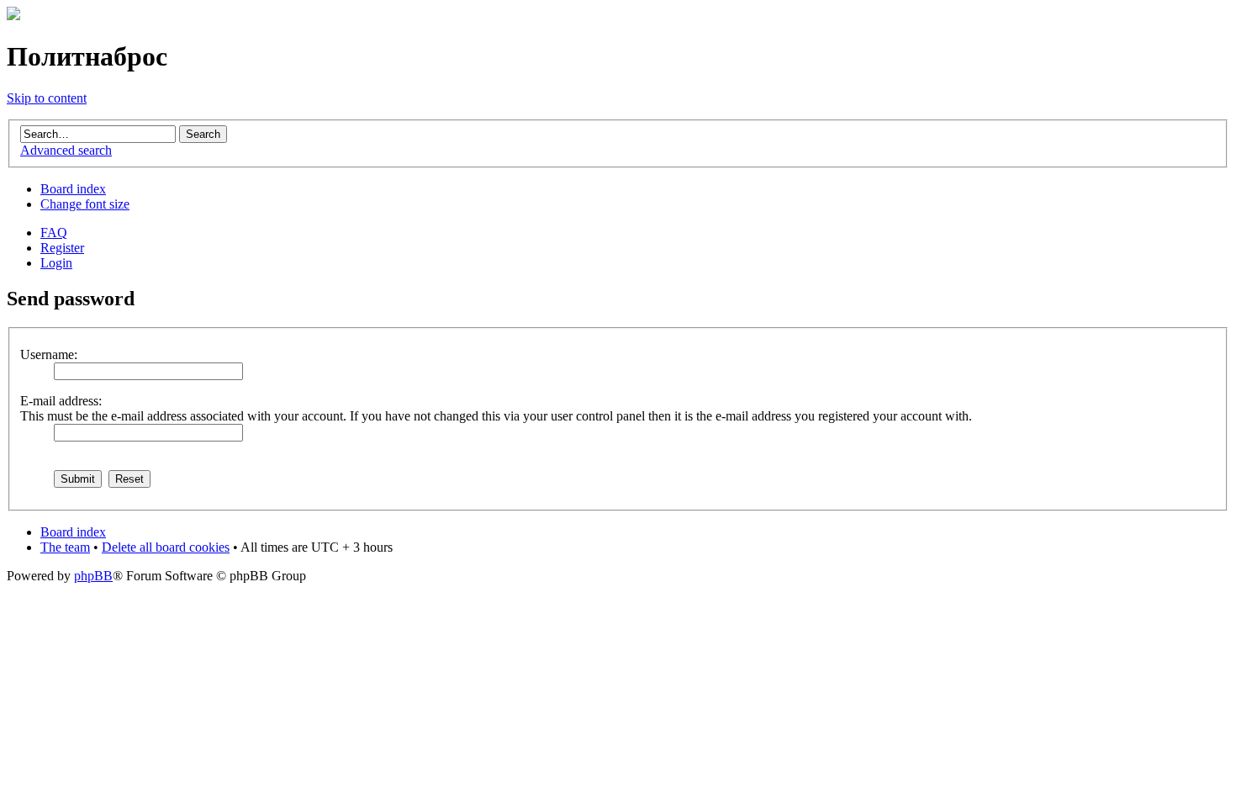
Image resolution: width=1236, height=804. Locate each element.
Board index (73, 189)
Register (62, 248)
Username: (48, 354)
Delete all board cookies (166, 547)
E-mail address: (61, 401)
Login (56, 263)
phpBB (93, 576)
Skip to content (47, 98)
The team (65, 547)
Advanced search (66, 150)
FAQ (53, 232)
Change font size (84, 204)
